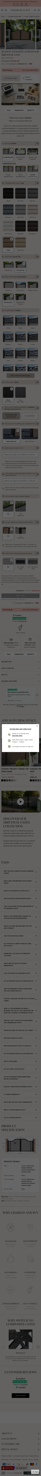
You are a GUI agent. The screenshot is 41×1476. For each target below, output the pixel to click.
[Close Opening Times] (37, 726)
